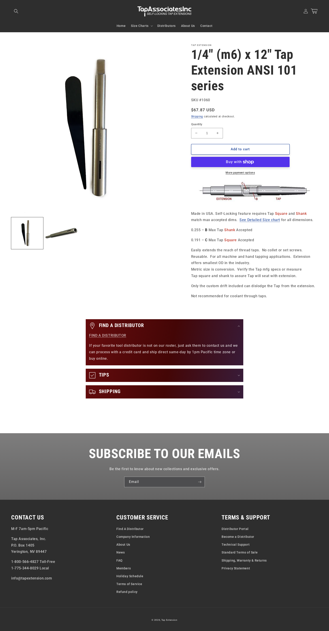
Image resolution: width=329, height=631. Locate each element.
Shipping (197, 116)
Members (123, 568)
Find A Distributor (130, 529)
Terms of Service (129, 584)
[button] (16, 11)
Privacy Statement (236, 568)
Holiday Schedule (129, 576)
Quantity (196, 124)
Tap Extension (169, 620)
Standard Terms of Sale (240, 552)
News (120, 552)
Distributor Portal (235, 529)
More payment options (240, 172)
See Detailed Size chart (259, 220)
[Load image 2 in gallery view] (61, 233)
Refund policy (127, 592)
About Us (123, 544)
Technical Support (236, 544)
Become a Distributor (238, 536)
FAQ (119, 560)
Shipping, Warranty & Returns (244, 560)
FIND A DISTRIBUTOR (107, 335)
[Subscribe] (200, 482)
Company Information (133, 536)
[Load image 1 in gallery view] (27, 233)
